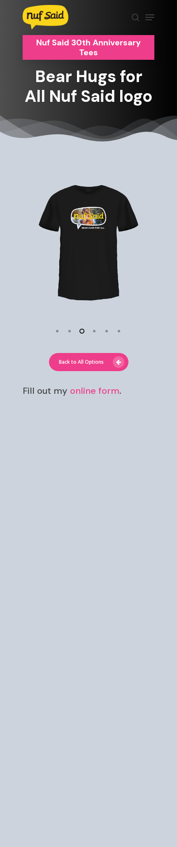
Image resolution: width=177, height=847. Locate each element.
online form (94, 391)
